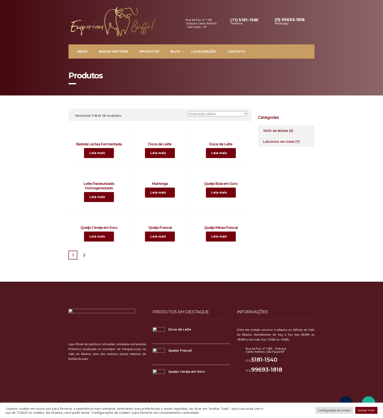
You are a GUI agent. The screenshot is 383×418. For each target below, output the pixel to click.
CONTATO (236, 51)
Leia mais (97, 153)
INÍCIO (82, 51)
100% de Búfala (275, 131)
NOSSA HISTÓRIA (113, 51)
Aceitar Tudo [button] (366, 410)
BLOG (175, 51)
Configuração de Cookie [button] (334, 410)
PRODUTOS (149, 51)
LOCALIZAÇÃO (203, 51)
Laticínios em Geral (279, 142)
